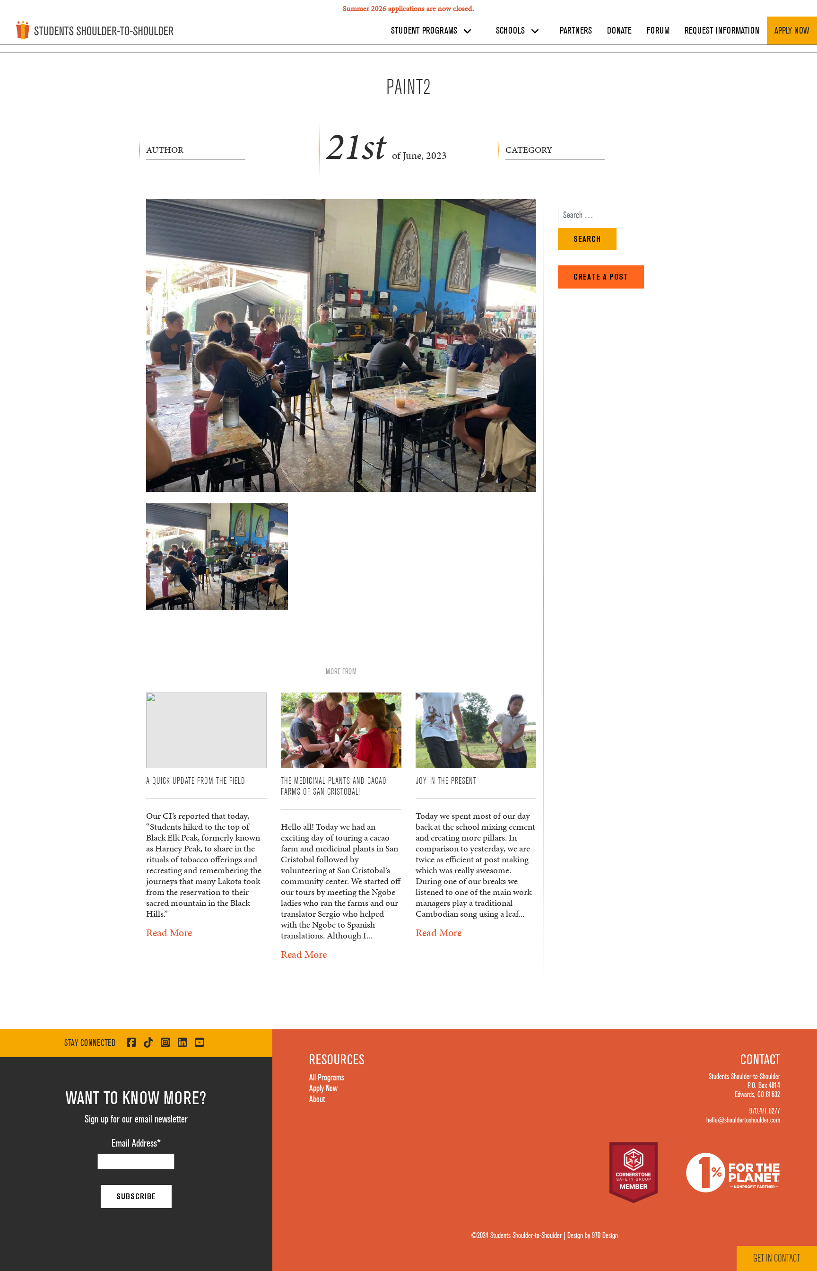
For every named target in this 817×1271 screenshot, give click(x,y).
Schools (511, 30)
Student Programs (425, 30)
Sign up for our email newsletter (136, 1119)
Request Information (722, 30)
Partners (576, 30)
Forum (658, 30)
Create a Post (601, 276)
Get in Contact (776, 1258)
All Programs (326, 1077)
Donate (619, 30)
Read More (169, 932)
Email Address (136, 1143)
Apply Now (791, 30)
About (317, 1099)
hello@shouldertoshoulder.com (743, 1120)
